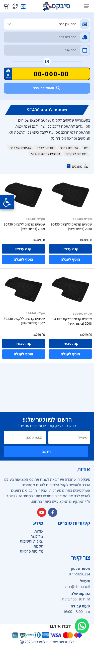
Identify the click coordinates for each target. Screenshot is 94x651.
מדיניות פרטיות (31, 551)
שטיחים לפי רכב (20, 148)
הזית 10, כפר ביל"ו (76, 599)
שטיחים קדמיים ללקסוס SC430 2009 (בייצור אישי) (24, 226)
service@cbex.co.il (75, 586)
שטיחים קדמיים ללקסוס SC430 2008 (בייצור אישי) (71, 321)
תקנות (38, 546)
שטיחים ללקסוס (76, 154)
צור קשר (37, 536)
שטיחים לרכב (45, 148)
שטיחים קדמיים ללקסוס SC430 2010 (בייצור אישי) (71, 226)
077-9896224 (79, 574)
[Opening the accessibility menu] (7, 202)
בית (86, 148)
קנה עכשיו (70, 249)
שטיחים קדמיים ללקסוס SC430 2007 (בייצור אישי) (24, 320)
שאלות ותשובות (31, 541)
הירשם (46, 451)
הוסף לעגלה (70, 259)
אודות (38, 531)
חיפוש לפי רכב (43, 88)
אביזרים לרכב (69, 148)
